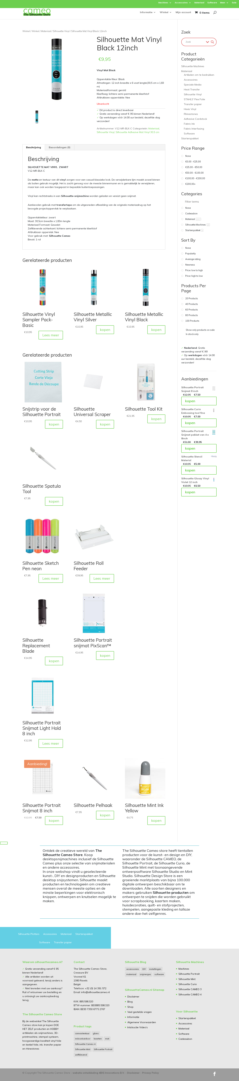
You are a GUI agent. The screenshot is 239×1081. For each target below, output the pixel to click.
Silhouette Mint (82, 1049)
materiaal (131, 974)
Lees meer (50, 335)
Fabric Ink (189, 123)
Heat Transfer (192, 89)
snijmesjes (145, 974)
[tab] (33, 147)
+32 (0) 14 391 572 (95, 988)
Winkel (164, 12)
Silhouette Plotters (28, 934)
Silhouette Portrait (103, 1049)
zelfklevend (81, 1054)
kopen (105, 329)
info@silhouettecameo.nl (95, 992)
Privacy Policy (150, 1072)
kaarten (98, 1038)
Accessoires (181, 3)
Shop (130, 1006)
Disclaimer (133, 996)
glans (96, 1033)
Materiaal (199, 3)
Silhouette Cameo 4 (85, 1044)
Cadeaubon (185, 1038)
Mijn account (183, 12)
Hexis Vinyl (190, 109)
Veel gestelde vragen (139, 1012)
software (159, 974)
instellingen (155, 969)
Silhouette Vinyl (61, 31)
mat (107, 1038)
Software (212, 3)
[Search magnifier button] (212, 42)
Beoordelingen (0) (59, 147)
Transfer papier (193, 104)
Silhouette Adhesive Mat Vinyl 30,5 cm (137, 132)
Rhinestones (191, 114)
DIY (144, 969)
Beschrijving (33, 147)
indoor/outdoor (82, 1038)
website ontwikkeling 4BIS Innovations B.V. (99, 1072)
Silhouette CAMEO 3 (190, 989)
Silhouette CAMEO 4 (190, 994)
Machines (163, 3)
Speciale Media (192, 84)
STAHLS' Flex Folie (194, 99)
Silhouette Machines (192, 66)
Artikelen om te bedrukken (199, 74)
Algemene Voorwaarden (141, 1022)
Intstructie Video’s (137, 1027)
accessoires (132, 969)
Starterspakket (190, 138)
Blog (130, 1001)
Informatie (146, 12)
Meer (222, 3)
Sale (234, 3)
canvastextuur (82, 1033)
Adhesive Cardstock (195, 118)
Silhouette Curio (187, 984)
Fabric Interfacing (194, 128)
